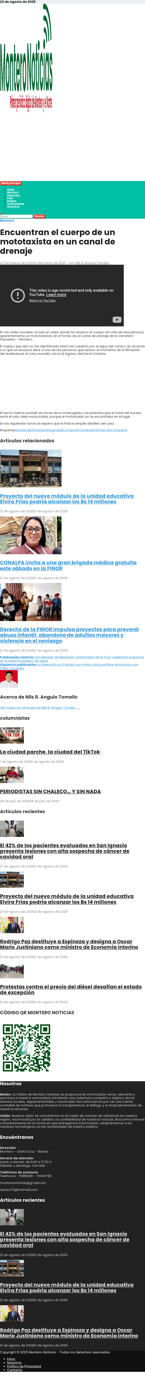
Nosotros (13, 206)
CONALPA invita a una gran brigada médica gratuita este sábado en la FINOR (68, 565)
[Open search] (1, 213)
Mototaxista (37, 430)
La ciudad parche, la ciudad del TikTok (50, 751)
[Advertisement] (72, 156)
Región (11, 201)
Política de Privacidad (24, 1366)
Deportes (13, 195)
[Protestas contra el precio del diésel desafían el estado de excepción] (12, 977)
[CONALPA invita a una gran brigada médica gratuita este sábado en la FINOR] (31, 553)
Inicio (10, 189)
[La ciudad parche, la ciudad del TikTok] (12, 742)
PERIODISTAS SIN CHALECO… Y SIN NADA (50, 791)
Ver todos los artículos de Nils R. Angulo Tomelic (40, 707)
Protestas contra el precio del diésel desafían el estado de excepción (71, 989)
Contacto (14, 1370)
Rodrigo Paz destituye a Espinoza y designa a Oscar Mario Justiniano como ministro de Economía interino (69, 944)
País (10, 198)
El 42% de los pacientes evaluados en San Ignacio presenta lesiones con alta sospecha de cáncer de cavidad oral (64, 851)
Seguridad (55, 430)
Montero (13, 192)
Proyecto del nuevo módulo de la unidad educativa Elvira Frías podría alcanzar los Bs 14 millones (67, 499)
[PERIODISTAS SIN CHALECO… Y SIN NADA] (12, 782)
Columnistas (15, 203)
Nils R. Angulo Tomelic (92, 263)
